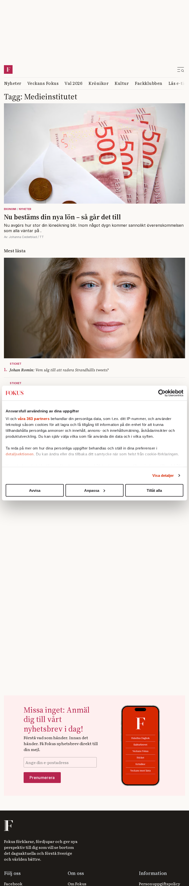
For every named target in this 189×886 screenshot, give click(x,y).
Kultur (121, 83)
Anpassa (91, 490)
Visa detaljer (163, 475)
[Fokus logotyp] (8, 825)
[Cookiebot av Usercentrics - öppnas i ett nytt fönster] (161, 393)
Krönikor (98, 83)
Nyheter (12, 83)
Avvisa (34, 490)
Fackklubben (148, 83)
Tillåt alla (154, 490)
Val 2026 (73, 83)
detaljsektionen (20, 454)
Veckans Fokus (43, 83)
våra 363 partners (34, 419)
